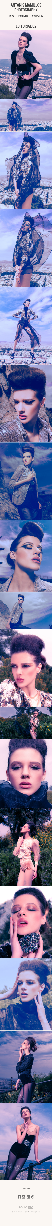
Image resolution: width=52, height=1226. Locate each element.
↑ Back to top (26, 1188)
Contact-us (37, 15)
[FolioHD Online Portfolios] (26, 1207)
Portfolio (23, 15)
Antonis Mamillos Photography (26, 7)
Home (11, 15)
